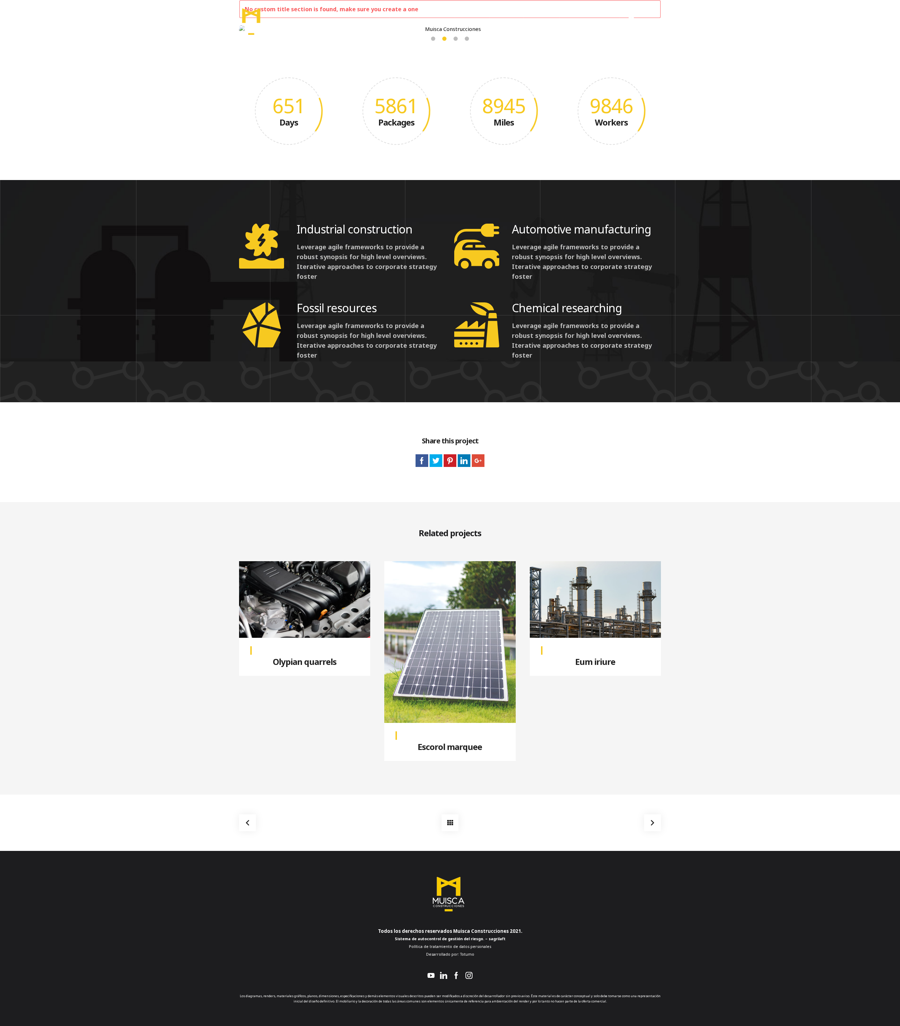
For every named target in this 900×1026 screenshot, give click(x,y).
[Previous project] (247, 822)
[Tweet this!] (436, 460)
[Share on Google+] (478, 460)
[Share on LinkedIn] (464, 460)
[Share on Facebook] (422, 460)
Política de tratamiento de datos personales (450, 946)
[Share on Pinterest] (450, 460)
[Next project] (652, 822)
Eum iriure (595, 661)
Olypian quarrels (304, 661)
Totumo (466, 954)
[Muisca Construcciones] (251, 21)
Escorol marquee (450, 746)
